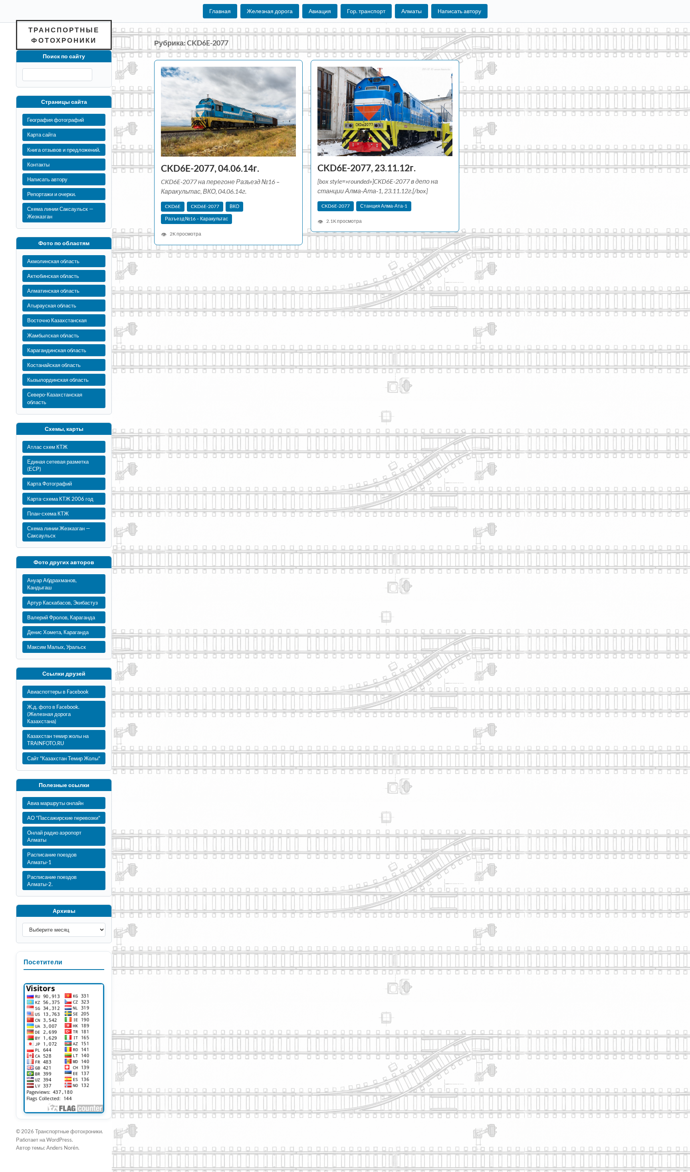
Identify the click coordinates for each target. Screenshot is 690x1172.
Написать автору (459, 11)
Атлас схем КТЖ (47, 447)
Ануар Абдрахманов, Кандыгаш (52, 584)
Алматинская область (53, 291)
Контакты (38, 164)
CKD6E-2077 (205, 206)
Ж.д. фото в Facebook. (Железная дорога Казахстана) (53, 714)
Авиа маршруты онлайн (55, 803)
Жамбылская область (53, 335)
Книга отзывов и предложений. (63, 150)
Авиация (320, 11)
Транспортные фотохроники (63, 35)
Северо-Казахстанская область (54, 398)
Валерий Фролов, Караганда (61, 617)
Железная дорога (270, 11)
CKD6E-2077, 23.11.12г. (366, 168)
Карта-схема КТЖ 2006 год (60, 499)
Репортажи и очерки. (51, 194)
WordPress (59, 1139)
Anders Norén (62, 1147)
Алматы (411, 11)
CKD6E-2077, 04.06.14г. (210, 168)
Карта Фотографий (49, 483)
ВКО (234, 206)
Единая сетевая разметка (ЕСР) (58, 465)
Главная (220, 11)
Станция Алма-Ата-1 (383, 206)
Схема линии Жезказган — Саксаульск (58, 532)
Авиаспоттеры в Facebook (58, 691)
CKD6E (172, 206)
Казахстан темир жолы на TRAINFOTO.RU (58, 739)
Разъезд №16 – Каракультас (196, 219)
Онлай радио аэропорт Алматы (54, 836)
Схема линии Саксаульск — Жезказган (60, 212)
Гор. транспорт (366, 11)
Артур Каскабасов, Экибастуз (62, 602)
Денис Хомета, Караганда (58, 632)
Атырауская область (51, 305)
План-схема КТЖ (48, 513)
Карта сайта (41, 134)
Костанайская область (54, 365)
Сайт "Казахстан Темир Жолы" (63, 758)
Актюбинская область (53, 276)
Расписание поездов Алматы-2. (52, 880)
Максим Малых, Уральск (56, 647)
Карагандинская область (56, 350)
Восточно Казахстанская (57, 320)
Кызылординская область (58, 380)
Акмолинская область (53, 261)
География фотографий (55, 120)
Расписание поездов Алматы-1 (52, 858)
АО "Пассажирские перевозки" (63, 818)
